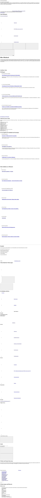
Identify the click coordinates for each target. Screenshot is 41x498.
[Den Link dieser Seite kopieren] (8, 279)
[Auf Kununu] (8, 434)
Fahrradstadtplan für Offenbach (7, 190)
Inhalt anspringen (2, 12)
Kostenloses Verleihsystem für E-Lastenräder (9, 135)
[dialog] (20, 6)
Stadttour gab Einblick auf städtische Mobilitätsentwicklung (12, 106)
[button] (20, 67)
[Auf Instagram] (8, 422)
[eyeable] (6, 46)
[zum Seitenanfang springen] (6, 286)
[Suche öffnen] (32, 46)
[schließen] (6, 439)
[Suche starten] (6, 450)
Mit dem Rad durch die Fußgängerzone (8, 227)
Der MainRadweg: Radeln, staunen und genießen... (10, 208)
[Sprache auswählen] (19, 46)
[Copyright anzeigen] (8, 83)
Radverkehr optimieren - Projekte (7, 171)
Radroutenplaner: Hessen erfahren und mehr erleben (10, 236)
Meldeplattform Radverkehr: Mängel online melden (10, 199)
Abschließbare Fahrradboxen (7, 146)
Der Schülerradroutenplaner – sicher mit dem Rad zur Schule (12, 180)
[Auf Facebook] (8, 409)
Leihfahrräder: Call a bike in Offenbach (8, 157)
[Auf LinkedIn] (8, 428)
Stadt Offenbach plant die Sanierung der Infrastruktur (11, 75)
